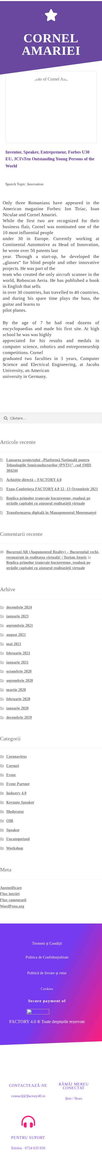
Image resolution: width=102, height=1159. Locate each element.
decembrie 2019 (19, 717)
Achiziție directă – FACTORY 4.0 (33, 480)
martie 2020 (16, 690)
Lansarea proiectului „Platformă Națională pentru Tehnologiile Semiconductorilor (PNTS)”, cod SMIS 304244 (48, 465)
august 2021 (16, 635)
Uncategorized (18, 839)
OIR (9, 821)
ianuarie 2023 (17, 616)
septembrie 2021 (19, 625)
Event (11, 775)
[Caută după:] (51, 418)
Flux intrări (10, 894)
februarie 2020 (18, 699)
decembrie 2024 (19, 607)
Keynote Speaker (20, 802)
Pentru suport (28, 1138)
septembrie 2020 (19, 681)
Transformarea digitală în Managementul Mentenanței (51, 513)
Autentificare (11, 888)
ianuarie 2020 (17, 708)
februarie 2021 (18, 653)
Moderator (15, 812)
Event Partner (18, 784)
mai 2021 (13, 644)
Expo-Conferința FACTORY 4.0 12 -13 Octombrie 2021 (52, 489)
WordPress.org (12, 906)
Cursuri (12, 766)
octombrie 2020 (19, 671)
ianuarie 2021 (17, 662)
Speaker (13, 830)
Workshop (14, 848)
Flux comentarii (13, 900)
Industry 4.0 (16, 793)
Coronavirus (16, 756)
